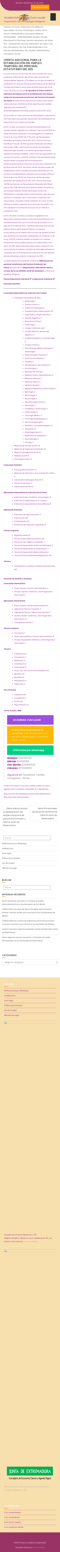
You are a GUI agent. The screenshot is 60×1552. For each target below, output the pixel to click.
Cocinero (16, 27)
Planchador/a (10, 40)
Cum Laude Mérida (12, 1517)
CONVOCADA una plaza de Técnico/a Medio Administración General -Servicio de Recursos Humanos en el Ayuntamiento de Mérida (28, 912)
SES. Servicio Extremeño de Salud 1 (33, 43)
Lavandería (30, 33)
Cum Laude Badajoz (12, 1512)
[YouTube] (23, 7)
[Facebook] (13, 7)
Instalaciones (7, 848)
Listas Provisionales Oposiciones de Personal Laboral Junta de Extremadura (44, 813)
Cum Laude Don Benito (13, 1527)
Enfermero (26, 27)
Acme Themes (38, 1547)
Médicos (39, 33)
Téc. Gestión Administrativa (37, 50)
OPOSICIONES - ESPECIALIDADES (18, 37)
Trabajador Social (12, 54)
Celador (7, 27)
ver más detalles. (31, 1241)
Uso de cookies (8, 863)
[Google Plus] (28, 7)
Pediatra (36, 37)
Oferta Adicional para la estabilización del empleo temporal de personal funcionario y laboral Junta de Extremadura (15, 817)
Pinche (44, 37)
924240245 (24, 758)
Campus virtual (40, 7)
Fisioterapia (28, 30)
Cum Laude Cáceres (12, 1522)
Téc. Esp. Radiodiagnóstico (31, 47)
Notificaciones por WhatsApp (14, 843)
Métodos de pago (9, 868)
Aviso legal (6, 853)
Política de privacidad (11, 858)
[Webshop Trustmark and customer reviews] (30, 1500)
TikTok (25, 778)
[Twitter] (18, 7)
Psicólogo (21, 40)
